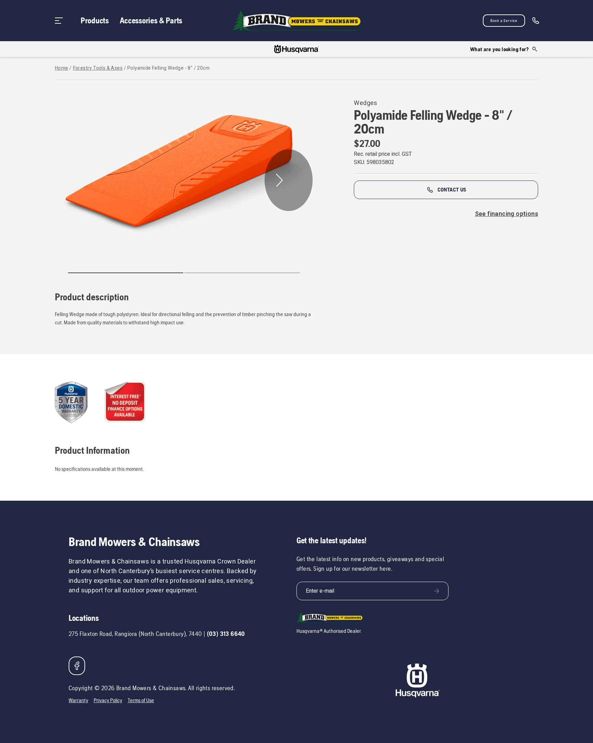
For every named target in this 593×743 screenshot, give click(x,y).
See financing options (506, 214)
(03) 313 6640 (226, 633)
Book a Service (504, 20)
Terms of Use (141, 700)
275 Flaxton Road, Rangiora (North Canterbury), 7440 (135, 633)
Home (61, 68)
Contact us (452, 189)
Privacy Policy (108, 700)
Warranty (78, 700)
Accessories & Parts (151, 20)
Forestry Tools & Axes (98, 68)
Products (95, 20)
